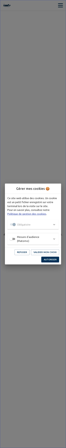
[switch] (11, 239)
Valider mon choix (45, 252)
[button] (33, 224)
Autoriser (50, 259)
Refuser (22, 252)
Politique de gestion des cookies (26, 213)
